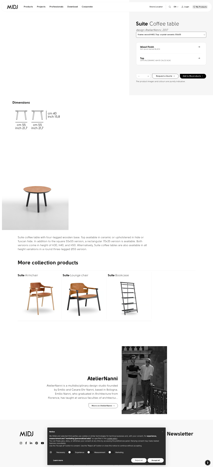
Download (72, 7)
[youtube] (42, 443)
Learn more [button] (58, 460)
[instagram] (21, 443)
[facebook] (26, 443)
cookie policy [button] (112, 438)
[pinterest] (36, 443)
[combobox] (171, 35)
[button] (207, 462)
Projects (41, 7)
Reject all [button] (139, 460)
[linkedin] (31, 443)
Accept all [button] (155, 460)
